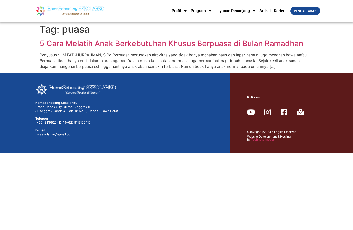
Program (198, 10)
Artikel (265, 10)
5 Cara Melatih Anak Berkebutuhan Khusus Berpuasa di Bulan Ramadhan (171, 43)
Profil (176, 10)
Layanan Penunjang (232, 10)
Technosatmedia (262, 139)
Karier (279, 10)
